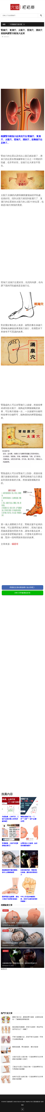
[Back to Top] (22, 1109)
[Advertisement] (22, 65)
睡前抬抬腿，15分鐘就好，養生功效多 (25, 1047)
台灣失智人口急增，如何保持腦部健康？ (16, 923)
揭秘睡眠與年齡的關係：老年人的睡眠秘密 (17, 943)
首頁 (4, 24)
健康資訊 (6, 37)
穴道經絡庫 (9, 1101)
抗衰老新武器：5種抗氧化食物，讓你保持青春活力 (20, 963)
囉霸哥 (15, 544)
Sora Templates (27, 1101)
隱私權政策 (37, 1101)
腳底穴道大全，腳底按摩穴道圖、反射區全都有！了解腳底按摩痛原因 (27, 1018)
